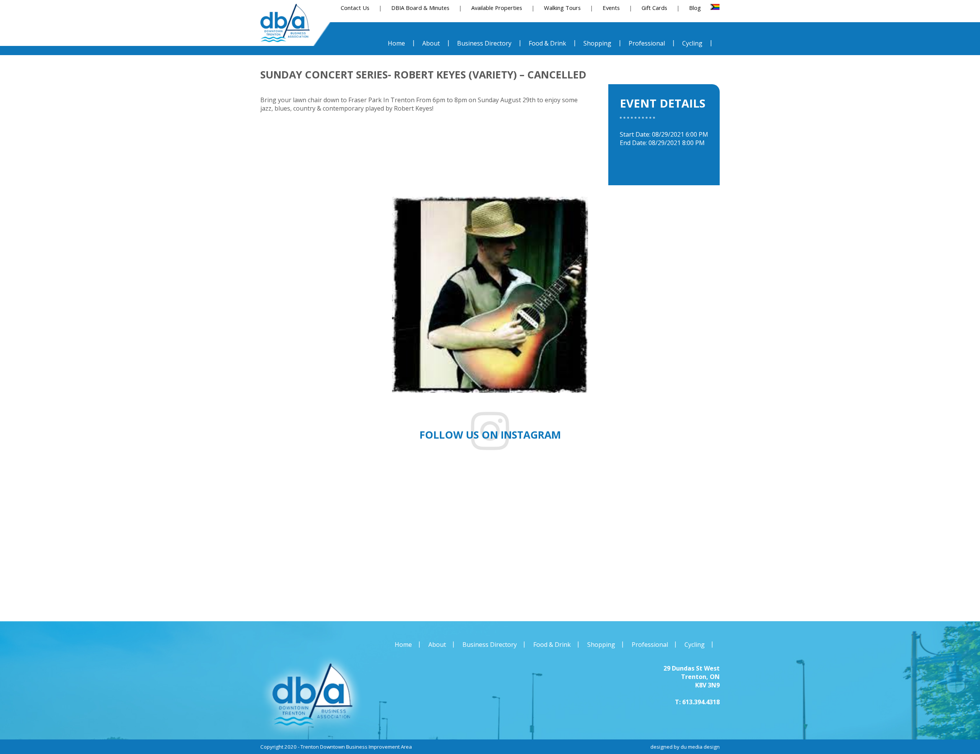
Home (403, 644)
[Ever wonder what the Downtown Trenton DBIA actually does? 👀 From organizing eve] (898, 539)
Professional (650, 644)
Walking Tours (562, 7)
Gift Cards (654, 7)
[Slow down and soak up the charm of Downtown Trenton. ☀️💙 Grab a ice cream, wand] (245, 539)
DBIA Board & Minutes (420, 7)
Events (611, 7)
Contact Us (355, 7)
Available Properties (496, 7)
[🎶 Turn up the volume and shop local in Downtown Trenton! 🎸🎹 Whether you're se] (734, 539)
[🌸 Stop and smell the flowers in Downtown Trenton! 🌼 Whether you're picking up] (571, 539)
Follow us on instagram (490, 435)
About (437, 644)
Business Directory (489, 644)
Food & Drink (552, 644)
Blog (695, 7)
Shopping (601, 644)
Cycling (694, 644)
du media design (700, 746)
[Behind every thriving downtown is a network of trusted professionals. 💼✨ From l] (408, 539)
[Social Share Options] (26, 596)
